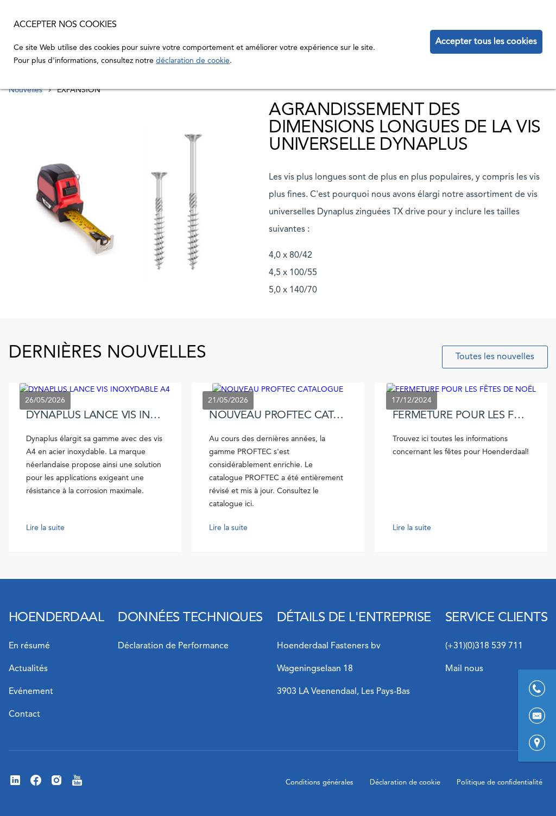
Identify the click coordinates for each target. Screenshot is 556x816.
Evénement (31, 691)
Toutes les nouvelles (495, 357)
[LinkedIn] (15, 784)
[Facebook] (35, 784)
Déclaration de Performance (173, 646)
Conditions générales (319, 782)
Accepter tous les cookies (486, 41)
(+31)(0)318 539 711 (484, 646)
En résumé (29, 646)
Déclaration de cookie (405, 782)
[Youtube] (77, 784)
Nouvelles (25, 90)
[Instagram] (56, 784)
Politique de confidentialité (499, 782)
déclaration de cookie (193, 61)
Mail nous (464, 669)
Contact (24, 714)
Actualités (28, 669)
